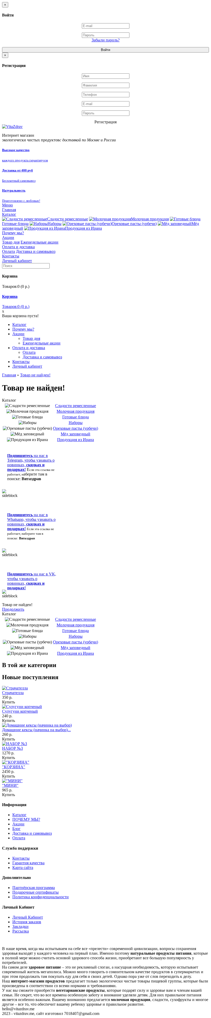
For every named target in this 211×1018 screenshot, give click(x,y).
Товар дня (11, 242)
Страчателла (13, 693)
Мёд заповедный (75, 434)
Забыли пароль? (106, 40)
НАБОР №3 (12, 748)
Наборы (54, 223)
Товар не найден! (35, 375)
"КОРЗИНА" (13, 767)
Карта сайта (22, 867)
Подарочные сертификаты (35, 892)
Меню (7, 205)
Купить (8, 702)
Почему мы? (13, 233)
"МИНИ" (10, 785)
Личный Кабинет (27, 917)
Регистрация (105, 122)
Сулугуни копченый (20, 711)
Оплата (8, 251)
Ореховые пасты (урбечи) (134, 223)
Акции (8, 237)
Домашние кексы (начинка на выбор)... (36, 730)
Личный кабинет (17, 260)
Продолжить (13, 609)
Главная (9, 210)
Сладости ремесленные (67, 219)
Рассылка (20, 931)
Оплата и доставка (18, 247)
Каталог (9, 214)
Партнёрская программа (33, 887)
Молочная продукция (150, 219)
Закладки (20, 926)
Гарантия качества (28, 863)
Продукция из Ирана (83, 228)
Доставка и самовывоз (35, 251)
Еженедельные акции (39, 242)
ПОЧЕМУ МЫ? (26, 819)
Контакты (10, 256)
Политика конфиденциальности (40, 897)
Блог (16, 828)
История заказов (26, 922)
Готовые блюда (75, 417)
